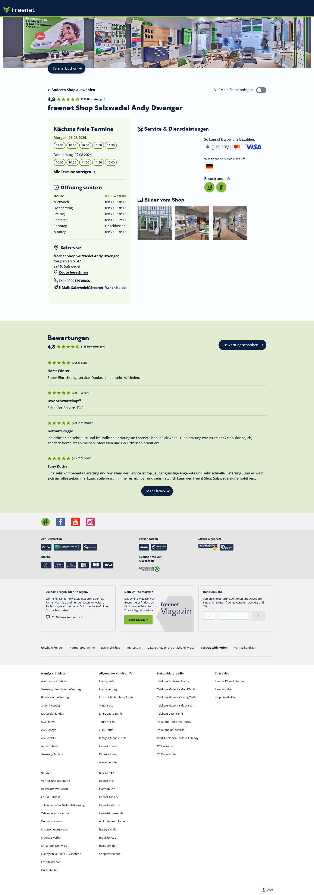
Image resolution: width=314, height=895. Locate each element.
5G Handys (48, 722)
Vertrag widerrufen (214, 647)
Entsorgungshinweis (54, 846)
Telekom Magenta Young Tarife (176, 697)
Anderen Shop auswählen (73, 89)
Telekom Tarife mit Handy (173, 681)
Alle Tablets (48, 738)
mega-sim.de (107, 846)
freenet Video (223, 689)
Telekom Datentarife (170, 713)
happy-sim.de (107, 829)
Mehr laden (155, 491)
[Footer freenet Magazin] (45, 522)
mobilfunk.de (107, 837)
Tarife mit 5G (107, 722)
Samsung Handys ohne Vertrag (61, 689)
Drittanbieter (49, 870)
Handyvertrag (108, 689)
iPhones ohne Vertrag (55, 697)
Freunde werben (51, 837)
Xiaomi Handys (50, 705)
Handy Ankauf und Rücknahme (61, 854)
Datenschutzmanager (55, 829)
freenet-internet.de (111, 813)
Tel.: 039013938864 (74, 280)
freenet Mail (106, 781)
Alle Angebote (108, 762)
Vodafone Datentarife (170, 730)
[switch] (261, 90)
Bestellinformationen (54, 789)
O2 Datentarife (166, 754)
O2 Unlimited (165, 746)
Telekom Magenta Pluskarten (175, 705)
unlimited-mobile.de (112, 821)
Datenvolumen (108, 754)
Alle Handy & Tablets (54, 681)
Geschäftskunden (52, 647)
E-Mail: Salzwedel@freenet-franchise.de (92, 287)
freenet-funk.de (109, 797)
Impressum (133, 647)
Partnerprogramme (82, 647)
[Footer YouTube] (75, 522)
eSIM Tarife (106, 730)
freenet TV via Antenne (229, 681)
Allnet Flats (106, 705)
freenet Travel (108, 746)
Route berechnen (73, 272)
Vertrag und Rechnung (55, 781)
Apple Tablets (49, 746)
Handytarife (106, 681)
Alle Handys (48, 730)
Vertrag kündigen (245, 647)
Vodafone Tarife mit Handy (174, 722)
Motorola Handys (52, 713)
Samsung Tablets (52, 754)
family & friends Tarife (112, 738)
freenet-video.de (109, 805)
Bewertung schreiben (241, 345)
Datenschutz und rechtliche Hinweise (170, 647)
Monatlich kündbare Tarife (116, 697)
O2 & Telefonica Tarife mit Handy (177, 738)
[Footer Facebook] (60, 522)
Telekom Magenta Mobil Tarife (176, 689)
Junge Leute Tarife (110, 713)
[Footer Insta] (90, 522)
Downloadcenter (51, 821)
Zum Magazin (138, 620)
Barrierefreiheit (110, 647)
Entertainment (50, 862)
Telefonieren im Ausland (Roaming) (63, 805)
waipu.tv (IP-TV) (225, 697)
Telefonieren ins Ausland (56, 813)
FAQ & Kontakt (50, 797)
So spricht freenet (110, 854)
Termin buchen (65, 68)
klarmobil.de (107, 789)
